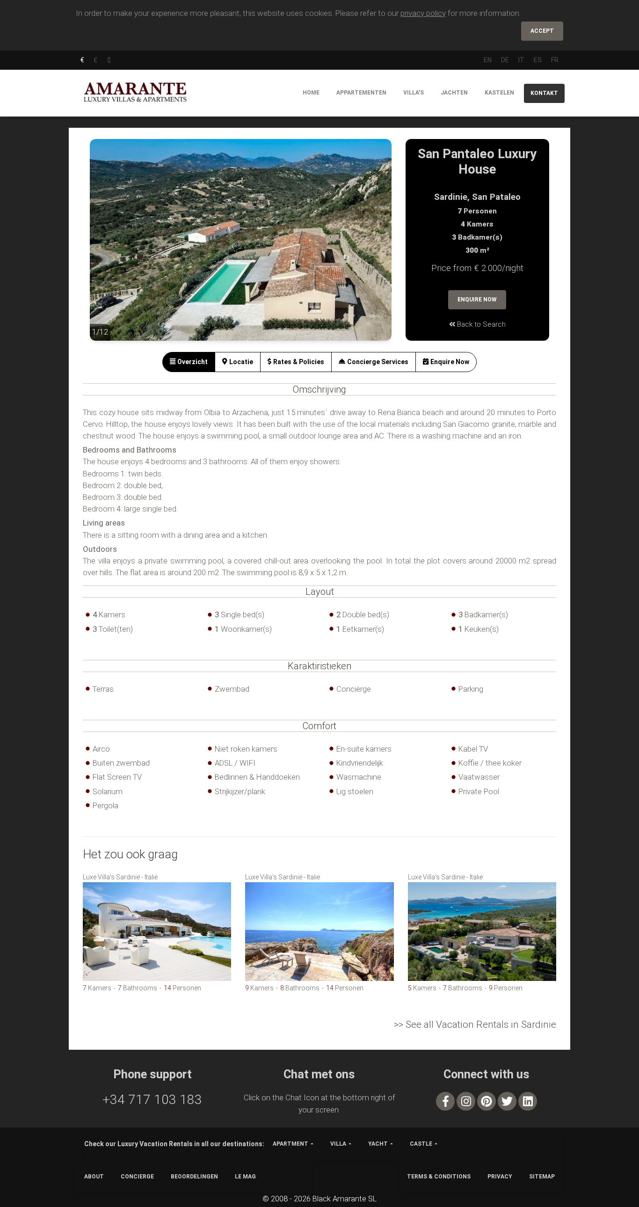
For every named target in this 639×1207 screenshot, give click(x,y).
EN (488, 60)
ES (538, 60)
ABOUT (94, 1176)
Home (311, 92)
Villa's (413, 92)
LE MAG (245, 1176)
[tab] (188, 362)
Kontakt (544, 93)
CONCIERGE (137, 1176)
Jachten (454, 92)
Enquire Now (477, 299)
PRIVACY (499, 1176)
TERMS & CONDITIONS (439, 1176)
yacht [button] (378, 1144)
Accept (542, 31)
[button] (109, 247)
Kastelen (499, 92)
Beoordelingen (194, 1176)
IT (521, 60)
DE (505, 60)
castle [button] (421, 1144)
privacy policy (423, 13)
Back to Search (480, 324)
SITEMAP (542, 1176)
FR (555, 60)
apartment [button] (290, 1144)
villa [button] (338, 1144)
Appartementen (361, 92)
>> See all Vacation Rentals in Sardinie (475, 1024)
